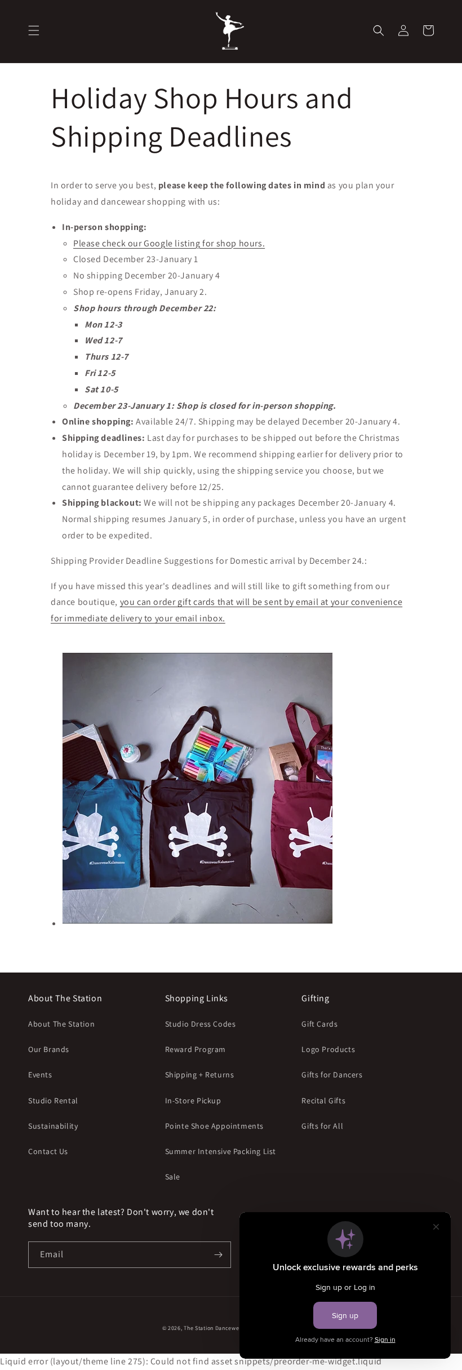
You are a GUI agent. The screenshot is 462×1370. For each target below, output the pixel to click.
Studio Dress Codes (200, 1024)
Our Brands (48, 1049)
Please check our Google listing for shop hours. (169, 243)
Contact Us (48, 1151)
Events (40, 1075)
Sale (172, 1177)
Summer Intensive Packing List (220, 1151)
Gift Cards (319, 1024)
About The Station (61, 1024)
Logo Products (328, 1049)
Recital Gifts (323, 1100)
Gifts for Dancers (331, 1075)
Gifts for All (322, 1126)
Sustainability (53, 1126)
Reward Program (195, 1049)
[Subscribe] (218, 1254)
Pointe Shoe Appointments (214, 1126)
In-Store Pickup (193, 1100)
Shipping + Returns (199, 1075)
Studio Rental (53, 1100)
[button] (33, 30)
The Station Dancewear (214, 1328)
